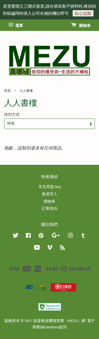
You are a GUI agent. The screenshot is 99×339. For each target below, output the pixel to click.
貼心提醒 (83, 13)
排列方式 (12, 115)
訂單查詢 (49, 209)
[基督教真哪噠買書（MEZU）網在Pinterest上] (41, 237)
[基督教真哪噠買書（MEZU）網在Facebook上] (28, 237)
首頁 (7, 91)
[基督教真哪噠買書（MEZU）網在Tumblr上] (83, 237)
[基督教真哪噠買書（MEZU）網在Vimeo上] (50, 249)
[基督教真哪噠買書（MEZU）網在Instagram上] (70, 237)
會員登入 (49, 194)
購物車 (84, 26)
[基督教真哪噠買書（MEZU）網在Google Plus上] (56, 237)
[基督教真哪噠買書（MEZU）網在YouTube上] (37, 249)
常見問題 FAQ (49, 187)
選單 (19, 26)
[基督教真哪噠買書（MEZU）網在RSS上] (62, 249)
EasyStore (51, 327)
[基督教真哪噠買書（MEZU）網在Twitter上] (16, 237)
